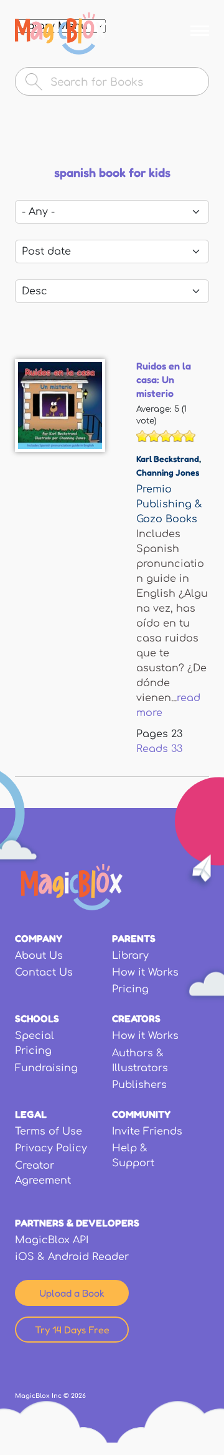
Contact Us (44, 972)
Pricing (130, 989)
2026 (78, 1395)
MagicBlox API (51, 1240)
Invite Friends (147, 1131)
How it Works (145, 972)
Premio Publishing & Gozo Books (169, 504)
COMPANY (38, 938)
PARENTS (134, 938)
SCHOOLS (37, 1018)
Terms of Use (48, 1131)
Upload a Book (72, 1293)
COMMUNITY (141, 1114)
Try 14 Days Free (72, 1329)
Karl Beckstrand (167, 458)
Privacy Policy (51, 1148)
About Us (39, 955)
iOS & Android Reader (72, 1256)
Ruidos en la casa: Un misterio (163, 379)
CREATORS (136, 1018)
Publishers (139, 1084)
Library (130, 955)
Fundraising (46, 1068)
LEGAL (31, 1114)
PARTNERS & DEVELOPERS (77, 1223)
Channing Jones (167, 472)
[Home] (60, 33)
